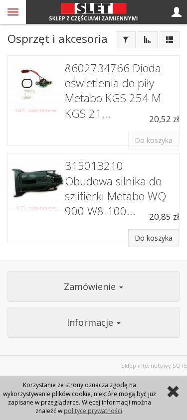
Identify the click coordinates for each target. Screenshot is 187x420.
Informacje (91, 322)
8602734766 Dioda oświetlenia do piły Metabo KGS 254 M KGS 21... (113, 90)
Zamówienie (91, 286)
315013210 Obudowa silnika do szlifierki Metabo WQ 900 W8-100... (115, 188)
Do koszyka (154, 238)
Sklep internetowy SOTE (154, 365)
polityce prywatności (93, 411)
